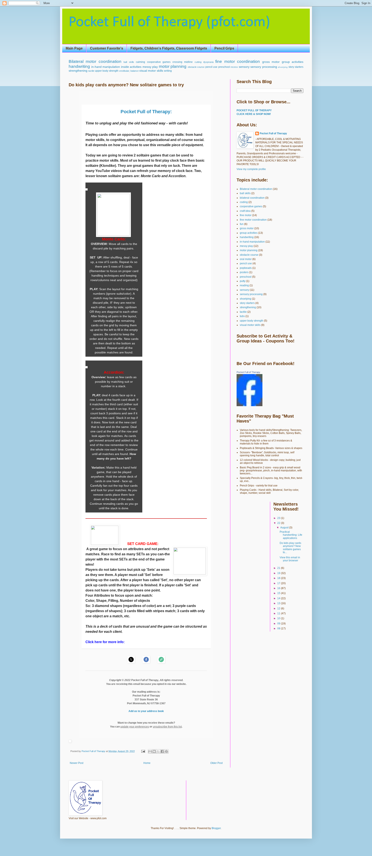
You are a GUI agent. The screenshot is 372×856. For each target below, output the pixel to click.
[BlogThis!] (154, 751)
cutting (198, 62)
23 (279, 518)
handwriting (79, 66)
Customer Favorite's (106, 48)
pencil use (211, 66)
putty (242, 281)
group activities (292, 61)
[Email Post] (143, 751)
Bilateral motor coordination (95, 61)
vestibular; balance (129, 71)
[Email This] (150, 751)
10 (279, 618)
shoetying (283, 67)
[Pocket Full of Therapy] (249, 405)
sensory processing (263, 66)
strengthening (78, 70)
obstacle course (196, 67)
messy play (150, 66)
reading (244, 285)
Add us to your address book (146, 711)
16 (279, 588)
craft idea (245, 210)
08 (279, 628)
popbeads (246, 267)
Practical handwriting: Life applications (291, 535)
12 (279, 608)
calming (140, 61)
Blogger (216, 828)
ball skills (129, 62)
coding (244, 202)
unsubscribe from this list (167, 726)
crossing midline (182, 61)
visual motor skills (151, 70)
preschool (224, 66)
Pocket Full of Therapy (273, 133)
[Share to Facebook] (162, 751)
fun (241, 224)
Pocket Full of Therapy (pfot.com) (169, 22)
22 (279, 523)
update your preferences (134, 726)
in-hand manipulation (105, 66)
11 (279, 613)
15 (279, 593)
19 (279, 573)
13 (279, 603)
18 (279, 578)
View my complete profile (251, 169)
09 (279, 623)
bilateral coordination (252, 197)
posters (244, 272)
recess (234, 67)
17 (279, 583)
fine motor (245, 215)
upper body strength (106, 70)
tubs (242, 316)
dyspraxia (208, 62)
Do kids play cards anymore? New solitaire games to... (290, 548)
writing (168, 70)
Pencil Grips (224, 48)
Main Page (74, 48)
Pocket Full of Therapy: (146, 111)
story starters (296, 66)
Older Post (216, 763)
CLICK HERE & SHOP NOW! (254, 114)
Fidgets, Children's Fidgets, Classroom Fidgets (168, 48)
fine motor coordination (237, 61)
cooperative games (158, 61)
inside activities (131, 66)
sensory (244, 66)
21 (279, 568)
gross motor (271, 61)
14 (279, 598)
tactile (91, 71)
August (284, 527)
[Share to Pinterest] (166, 751)
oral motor (246, 259)
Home (146, 763)
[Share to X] (158, 751)
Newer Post (76, 763)
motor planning (173, 66)
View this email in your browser (290, 559)
